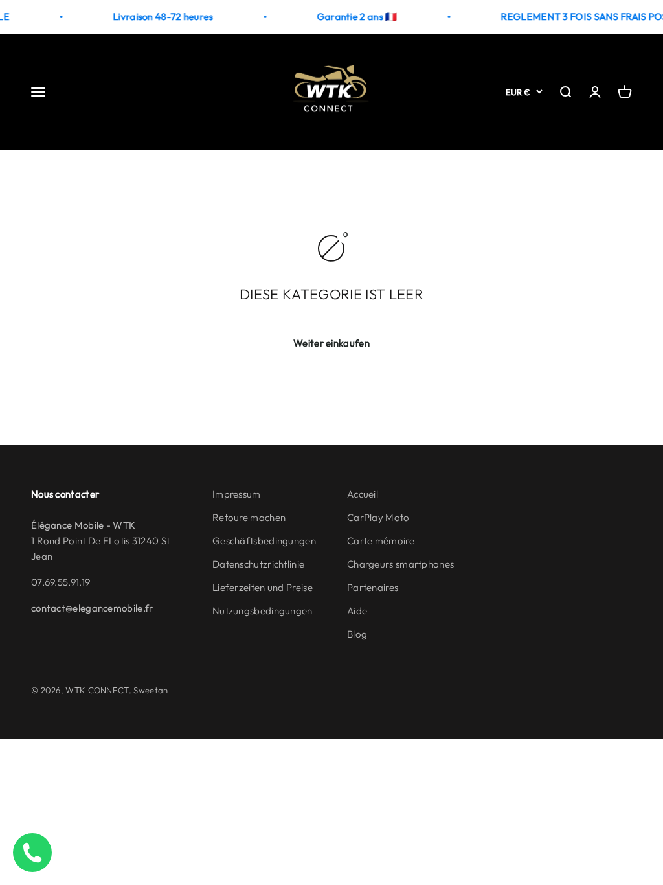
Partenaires (372, 587)
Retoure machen (249, 517)
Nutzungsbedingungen (262, 610)
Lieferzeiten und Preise (262, 587)
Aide (357, 610)
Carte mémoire (380, 540)
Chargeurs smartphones (400, 564)
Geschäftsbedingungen (264, 540)
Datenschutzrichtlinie (258, 564)
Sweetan (150, 690)
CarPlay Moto (378, 517)
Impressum (236, 494)
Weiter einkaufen (331, 343)
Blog (357, 634)
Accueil (362, 494)
